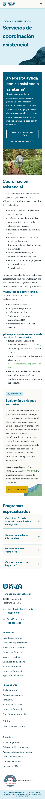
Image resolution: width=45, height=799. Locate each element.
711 (14, 352)
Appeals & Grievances (13, 675)
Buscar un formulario (13, 671)
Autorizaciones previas (13, 695)
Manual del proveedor (13, 704)
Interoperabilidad (11, 766)
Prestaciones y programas (15, 642)
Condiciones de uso (12, 761)
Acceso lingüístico (11, 742)
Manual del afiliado (12, 666)
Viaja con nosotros (11, 657)
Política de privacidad (13, 756)
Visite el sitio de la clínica (14, 726)
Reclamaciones (10, 690)
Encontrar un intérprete (14, 661)
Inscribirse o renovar (12, 637)
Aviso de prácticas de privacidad (17, 752)
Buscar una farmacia (12, 652)
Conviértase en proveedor (15, 714)
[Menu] (41, 4)
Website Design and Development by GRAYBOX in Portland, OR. (22, 795)
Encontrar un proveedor (14, 647)
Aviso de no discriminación (15, 747)
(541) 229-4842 (14, 623)
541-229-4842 (34, 344)
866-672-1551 (32, 348)
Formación (8, 699)
